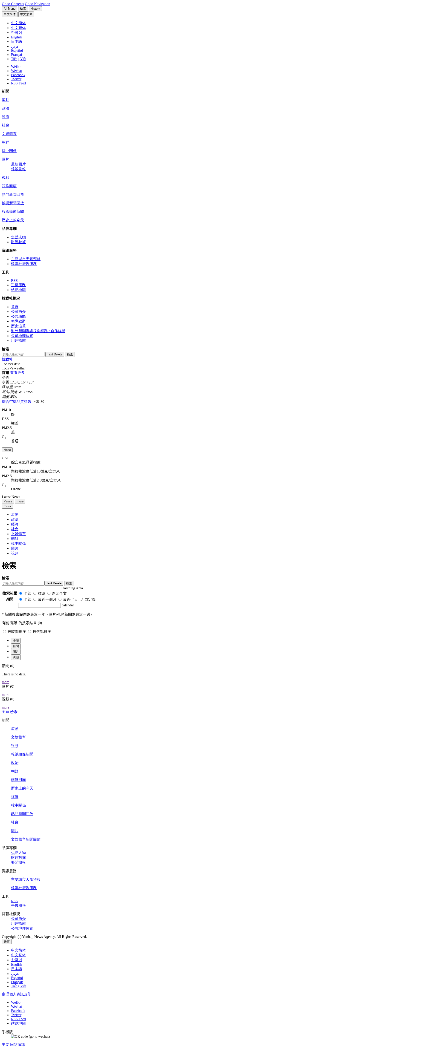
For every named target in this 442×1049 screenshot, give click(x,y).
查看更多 (17, 373)
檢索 (13, 712)
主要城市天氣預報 (26, 259)
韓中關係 (9, 151)
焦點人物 (18, 237)
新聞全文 (59, 593)
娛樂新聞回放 (13, 203)
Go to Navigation (37, 4)
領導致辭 (18, 321)
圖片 (5, 159)
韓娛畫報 (18, 169)
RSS (14, 280)
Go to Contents (13, 4)
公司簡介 (18, 312)
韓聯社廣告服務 (24, 264)
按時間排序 (17, 632)
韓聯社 (7, 359)
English (16, 964)
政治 (5, 108)
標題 (41, 593)
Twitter (16, 79)
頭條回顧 (9, 186)
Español (17, 978)
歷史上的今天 (13, 220)
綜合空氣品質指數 (16, 401)
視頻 (5, 177)
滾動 (5, 100)
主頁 (5, 712)
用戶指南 (18, 341)
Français (17, 982)
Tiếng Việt (18, 986)
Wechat (16, 71)
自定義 (90, 599)
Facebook (18, 75)
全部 (27, 593)
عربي (15, 974)
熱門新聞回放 (13, 194)
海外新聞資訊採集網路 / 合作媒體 (38, 331)
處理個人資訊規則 (16, 994)
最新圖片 (18, 164)
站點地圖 (18, 290)
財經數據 (18, 242)
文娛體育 (9, 134)
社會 (5, 125)
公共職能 (18, 316)
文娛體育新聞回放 (26, 839)
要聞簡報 (18, 862)
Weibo (15, 67)
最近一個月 (47, 599)
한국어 (16, 960)
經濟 (5, 117)
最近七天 (70, 599)
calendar (68, 605)
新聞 (16, 646)
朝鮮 (5, 142)
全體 (16, 640)
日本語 (16, 969)
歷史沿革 (18, 326)
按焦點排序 (42, 632)
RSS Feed (18, 83)
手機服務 (18, 285)
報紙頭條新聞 (13, 211)
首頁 (14, 307)
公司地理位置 (22, 336)
